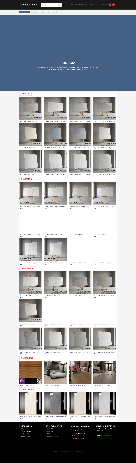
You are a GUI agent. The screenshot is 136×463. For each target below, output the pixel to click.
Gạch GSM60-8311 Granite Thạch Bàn (80, 324)
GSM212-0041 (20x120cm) (77, 385)
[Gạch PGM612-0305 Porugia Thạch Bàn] (55, 403)
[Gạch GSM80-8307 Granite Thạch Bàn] (80, 339)
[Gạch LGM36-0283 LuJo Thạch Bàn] (80, 108)
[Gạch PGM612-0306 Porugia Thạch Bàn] (30, 403)
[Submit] (60, 5)
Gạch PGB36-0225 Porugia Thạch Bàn (30, 207)
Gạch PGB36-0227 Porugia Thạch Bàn (79, 207)
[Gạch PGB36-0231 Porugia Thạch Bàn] (104, 193)
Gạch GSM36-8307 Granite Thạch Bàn (104, 296)
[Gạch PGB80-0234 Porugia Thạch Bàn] (104, 249)
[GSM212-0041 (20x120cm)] (80, 372)
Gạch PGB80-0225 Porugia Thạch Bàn (30, 263)
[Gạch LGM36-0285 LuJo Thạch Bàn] (30, 108)
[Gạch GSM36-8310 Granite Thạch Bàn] (55, 282)
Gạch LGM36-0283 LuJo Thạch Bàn (80, 121)
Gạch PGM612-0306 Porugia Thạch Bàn (30, 417)
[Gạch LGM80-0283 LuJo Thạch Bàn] (104, 161)
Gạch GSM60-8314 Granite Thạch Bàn (30, 324)
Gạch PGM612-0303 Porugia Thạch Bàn (80, 417)
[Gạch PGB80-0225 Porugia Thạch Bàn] (30, 249)
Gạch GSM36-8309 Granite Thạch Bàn (80, 296)
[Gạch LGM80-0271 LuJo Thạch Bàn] (30, 161)
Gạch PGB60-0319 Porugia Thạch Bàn (79, 235)
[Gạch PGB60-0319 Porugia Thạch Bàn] (80, 221)
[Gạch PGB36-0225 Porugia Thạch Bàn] (30, 193)
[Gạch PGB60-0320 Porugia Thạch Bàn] (55, 221)
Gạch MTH (50, 428)
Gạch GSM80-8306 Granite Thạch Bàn (104, 353)
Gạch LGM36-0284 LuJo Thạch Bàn (55, 121)
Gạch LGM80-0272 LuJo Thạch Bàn (55, 174)
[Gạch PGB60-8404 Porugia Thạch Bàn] (30, 221)
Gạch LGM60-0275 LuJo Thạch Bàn (80, 148)
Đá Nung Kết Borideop (52, 436)
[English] (109, 4)
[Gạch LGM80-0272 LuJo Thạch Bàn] (55, 161)
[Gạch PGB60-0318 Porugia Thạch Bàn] (104, 221)
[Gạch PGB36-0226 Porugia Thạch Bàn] (55, 193)
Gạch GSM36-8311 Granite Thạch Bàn (30, 296)
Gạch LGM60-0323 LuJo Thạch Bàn (55, 148)
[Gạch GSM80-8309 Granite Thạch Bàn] (30, 339)
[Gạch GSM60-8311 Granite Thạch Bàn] (80, 310)
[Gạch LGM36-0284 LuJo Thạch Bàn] (55, 108)
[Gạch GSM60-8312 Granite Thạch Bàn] (55, 310)
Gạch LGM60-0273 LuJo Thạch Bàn (104, 148)
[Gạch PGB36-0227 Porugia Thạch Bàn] (80, 193)
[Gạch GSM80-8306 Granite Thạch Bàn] (104, 339)
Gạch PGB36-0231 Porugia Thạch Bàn (104, 207)
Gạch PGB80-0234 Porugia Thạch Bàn (104, 263)
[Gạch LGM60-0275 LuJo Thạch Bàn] (80, 134)
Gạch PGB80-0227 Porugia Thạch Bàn (79, 263)
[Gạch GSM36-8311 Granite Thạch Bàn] (30, 282)
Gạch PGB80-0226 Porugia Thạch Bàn (55, 263)
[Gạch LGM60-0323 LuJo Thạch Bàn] (55, 134)
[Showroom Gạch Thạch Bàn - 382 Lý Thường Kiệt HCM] (28, 4)
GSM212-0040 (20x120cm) (102, 385)
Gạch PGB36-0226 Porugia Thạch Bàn (55, 207)
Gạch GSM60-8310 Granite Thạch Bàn (104, 324)
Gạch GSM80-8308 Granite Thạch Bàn (55, 353)
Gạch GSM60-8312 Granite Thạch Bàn (55, 324)
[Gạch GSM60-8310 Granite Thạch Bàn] (104, 310)
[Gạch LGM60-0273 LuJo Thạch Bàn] (104, 134)
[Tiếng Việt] (113, 4)
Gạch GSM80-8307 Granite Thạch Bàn (80, 353)
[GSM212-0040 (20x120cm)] (104, 372)
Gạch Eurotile (50, 431)
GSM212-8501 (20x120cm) (53, 385)
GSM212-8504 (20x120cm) (28, 385)
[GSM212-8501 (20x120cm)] (55, 372)
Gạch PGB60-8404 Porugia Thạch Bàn (30, 235)
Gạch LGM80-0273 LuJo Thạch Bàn (80, 174)
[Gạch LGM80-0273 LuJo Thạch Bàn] (80, 161)
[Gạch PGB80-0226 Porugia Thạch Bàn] (55, 249)
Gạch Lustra (50, 433)
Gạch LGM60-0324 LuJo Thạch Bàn (30, 148)
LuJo (49, 12)
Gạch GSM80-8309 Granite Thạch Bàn (30, 353)
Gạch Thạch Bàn (67, 451)
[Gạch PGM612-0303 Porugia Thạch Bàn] (80, 403)
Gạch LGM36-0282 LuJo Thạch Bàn (104, 121)
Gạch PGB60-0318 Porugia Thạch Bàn (104, 235)
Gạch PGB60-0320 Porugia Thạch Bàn (55, 235)
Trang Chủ (24, 12)
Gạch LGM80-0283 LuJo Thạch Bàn (104, 174)
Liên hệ (55, 12)
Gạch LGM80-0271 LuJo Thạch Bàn (30, 174)
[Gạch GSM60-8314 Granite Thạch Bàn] (30, 310)
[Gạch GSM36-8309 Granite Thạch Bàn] (80, 282)
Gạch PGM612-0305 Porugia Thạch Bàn (55, 417)
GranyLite (34, 12)
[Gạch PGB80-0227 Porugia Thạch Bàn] (80, 249)
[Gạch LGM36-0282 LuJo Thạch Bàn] (104, 108)
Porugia (42, 12)
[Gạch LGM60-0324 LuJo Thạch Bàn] (30, 134)
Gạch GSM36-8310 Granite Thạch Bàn (55, 296)
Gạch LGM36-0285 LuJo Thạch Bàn (30, 121)
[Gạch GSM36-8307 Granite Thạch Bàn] (104, 282)
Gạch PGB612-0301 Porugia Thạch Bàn (104, 417)
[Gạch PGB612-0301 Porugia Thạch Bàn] (104, 403)
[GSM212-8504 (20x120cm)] (30, 372)
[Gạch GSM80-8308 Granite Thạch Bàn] (55, 339)
